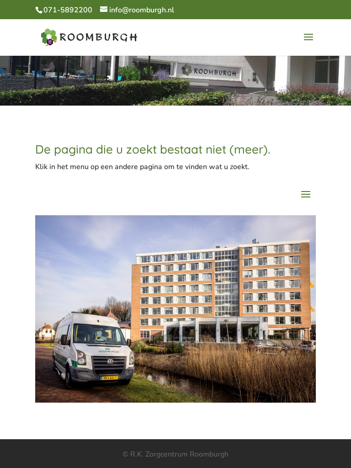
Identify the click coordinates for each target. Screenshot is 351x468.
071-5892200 (67, 10)
